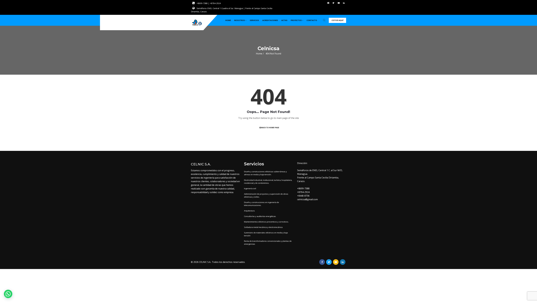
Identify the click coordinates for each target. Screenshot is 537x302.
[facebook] (328, 3)
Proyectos (296, 20)
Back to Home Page (270, 127)
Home (228, 20)
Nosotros (239, 20)
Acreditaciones (270, 20)
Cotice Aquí (337, 20)
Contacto (312, 20)
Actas (284, 20)
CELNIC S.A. (205, 262)
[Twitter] (333, 3)
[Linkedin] (344, 3)
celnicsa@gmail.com (307, 199)
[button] (8, 294)
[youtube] (338, 3)
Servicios (254, 20)
